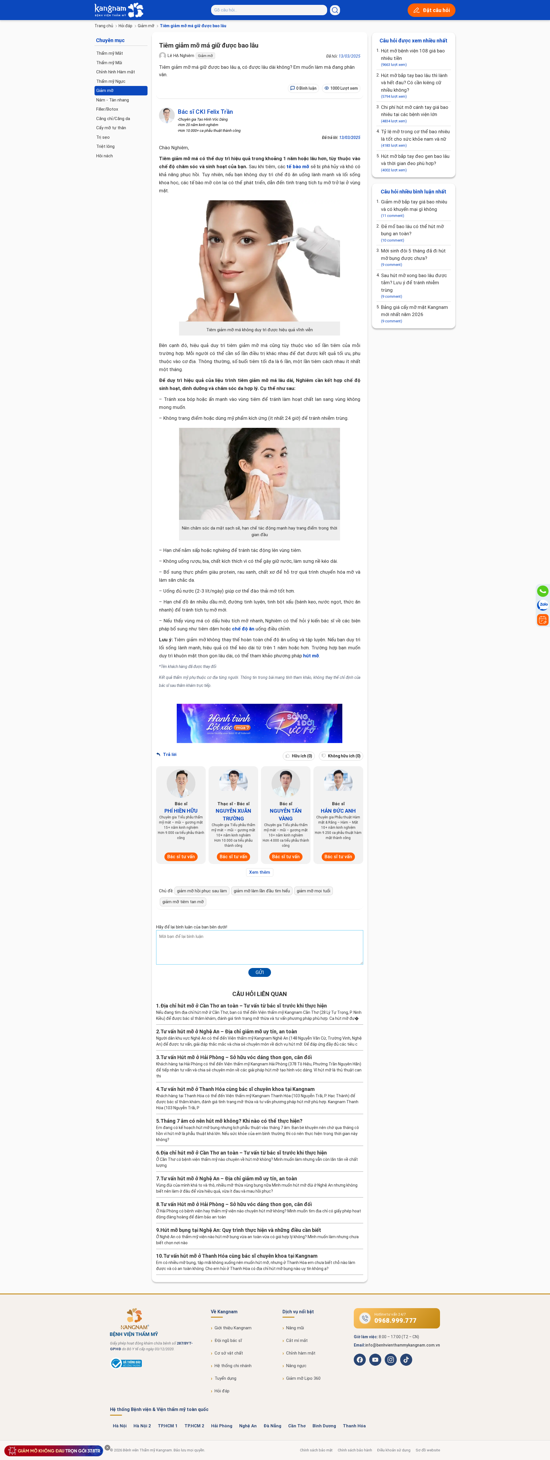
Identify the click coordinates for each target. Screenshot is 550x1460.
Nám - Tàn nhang (112, 100)
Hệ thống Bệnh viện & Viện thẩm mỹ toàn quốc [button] (159, 1409)
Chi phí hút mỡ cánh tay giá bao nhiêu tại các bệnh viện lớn (414, 113)
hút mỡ (311, 656)
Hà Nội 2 (142, 1425)
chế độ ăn (243, 629)
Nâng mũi (295, 1327)
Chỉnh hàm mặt (300, 1353)
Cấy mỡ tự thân (111, 127)
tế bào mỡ (297, 166)
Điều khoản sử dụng (393, 1450)
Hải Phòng (221, 1425)
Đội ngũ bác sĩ (228, 1340)
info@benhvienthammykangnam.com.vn (402, 1345)
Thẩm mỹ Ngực (110, 81)
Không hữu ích (344, 756)
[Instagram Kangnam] (391, 1360)
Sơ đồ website (428, 1450)
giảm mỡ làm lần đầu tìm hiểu (262, 890)
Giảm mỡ (146, 25)
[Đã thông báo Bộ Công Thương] (126, 1368)
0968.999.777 (395, 1320)
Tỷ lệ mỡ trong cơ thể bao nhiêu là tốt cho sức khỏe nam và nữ (415, 138)
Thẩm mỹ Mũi (109, 62)
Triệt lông (105, 146)
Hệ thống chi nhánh (233, 1365)
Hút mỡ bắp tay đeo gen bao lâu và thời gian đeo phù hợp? (415, 162)
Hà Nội (120, 1425)
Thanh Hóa (354, 1425)
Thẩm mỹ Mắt (109, 53)
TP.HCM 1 (168, 1425)
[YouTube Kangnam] (375, 1360)
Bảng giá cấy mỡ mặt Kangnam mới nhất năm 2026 (414, 313)
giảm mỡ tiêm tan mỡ (183, 901)
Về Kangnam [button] (224, 1311)
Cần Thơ (297, 1425)
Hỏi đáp (125, 25)
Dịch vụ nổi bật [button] (298, 1311)
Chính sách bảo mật (316, 1450)
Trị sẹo (103, 137)
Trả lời (169, 754)
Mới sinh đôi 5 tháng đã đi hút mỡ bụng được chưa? (413, 257)
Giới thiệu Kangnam (233, 1327)
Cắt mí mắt (297, 1340)
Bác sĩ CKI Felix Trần (205, 111)
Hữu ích (301, 756)
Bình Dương (324, 1425)
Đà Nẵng (272, 1425)
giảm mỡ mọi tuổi (313, 890)
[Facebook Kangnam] (360, 1360)
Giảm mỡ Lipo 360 (303, 1378)
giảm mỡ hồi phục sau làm (202, 890)
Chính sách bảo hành (355, 1450)
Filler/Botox (107, 109)
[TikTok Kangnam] (406, 1360)
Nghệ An (248, 1425)
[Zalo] (543, 605)
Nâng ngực (296, 1365)
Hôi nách (104, 155)
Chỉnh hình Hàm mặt (115, 72)
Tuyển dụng (225, 1378)
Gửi (260, 972)
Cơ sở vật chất (229, 1353)
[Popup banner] (54, 1451)
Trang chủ (104, 25)
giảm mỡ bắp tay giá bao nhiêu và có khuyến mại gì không (414, 208)
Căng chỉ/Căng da (113, 118)
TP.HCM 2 (194, 1425)
